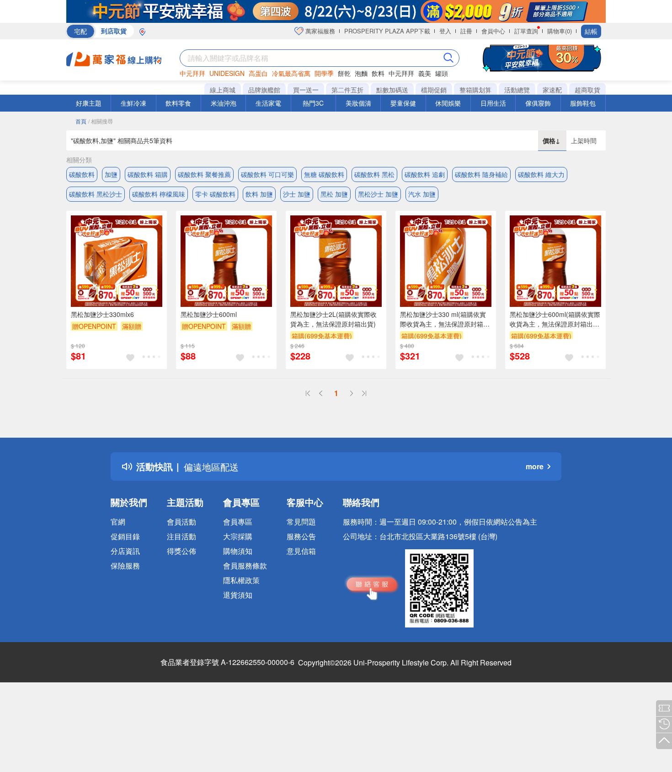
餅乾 (344, 73)
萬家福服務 (319, 31)
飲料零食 (178, 102)
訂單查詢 (526, 31)
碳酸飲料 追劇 (425, 174)
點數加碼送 (392, 89)
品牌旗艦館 (264, 89)
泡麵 (361, 73)
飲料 (378, 73)
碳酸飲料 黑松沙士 (95, 193)
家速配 (552, 89)
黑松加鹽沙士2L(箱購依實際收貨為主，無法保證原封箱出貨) (333, 319)
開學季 (324, 73)
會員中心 (493, 31)
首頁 (80, 121)
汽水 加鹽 (422, 193)
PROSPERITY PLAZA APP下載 (387, 31)
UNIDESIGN (227, 73)
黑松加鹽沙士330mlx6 (102, 314)
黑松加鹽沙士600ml (209, 314)
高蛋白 (258, 73)
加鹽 (111, 174)
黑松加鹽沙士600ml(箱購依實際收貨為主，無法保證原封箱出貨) (555, 319)
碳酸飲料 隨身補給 (481, 174)
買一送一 (306, 89)
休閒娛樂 (448, 102)
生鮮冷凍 (133, 102)
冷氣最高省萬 (291, 73)
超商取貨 (587, 89)
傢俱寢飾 (538, 102)
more (535, 466)
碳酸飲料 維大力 (541, 174)
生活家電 (268, 102)
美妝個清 (358, 102)
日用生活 (493, 102)
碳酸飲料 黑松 (374, 174)
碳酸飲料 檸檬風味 (158, 193)
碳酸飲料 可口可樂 (267, 174)
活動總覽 (517, 89)
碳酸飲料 (82, 174)
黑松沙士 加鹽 (378, 193)
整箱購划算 (475, 89)
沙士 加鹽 (296, 193)
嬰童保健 (403, 102)
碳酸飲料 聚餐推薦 (204, 174)
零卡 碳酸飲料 (215, 193)
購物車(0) (559, 31)
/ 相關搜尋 (100, 121)
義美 (424, 73)
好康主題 (88, 102)
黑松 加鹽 (334, 193)
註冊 (466, 31)
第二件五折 (347, 89)
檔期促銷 (434, 89)
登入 (445, 31)
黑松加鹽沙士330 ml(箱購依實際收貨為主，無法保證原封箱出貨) (445, 319)
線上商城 (222, 89)
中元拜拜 (192, 73)
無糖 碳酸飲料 (324, 174)
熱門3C (313, 102)
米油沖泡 (223, 102)
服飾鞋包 (583, 102)
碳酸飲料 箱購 (148, 174)
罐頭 (441, 73)
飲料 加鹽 (259, 193)
